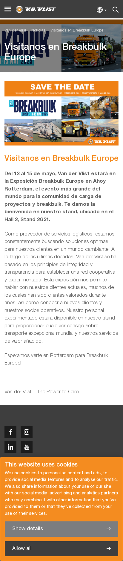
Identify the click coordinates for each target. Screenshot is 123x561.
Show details (27, 528)
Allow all (22, 548)
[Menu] (7, 9)
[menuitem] (35, 30)
